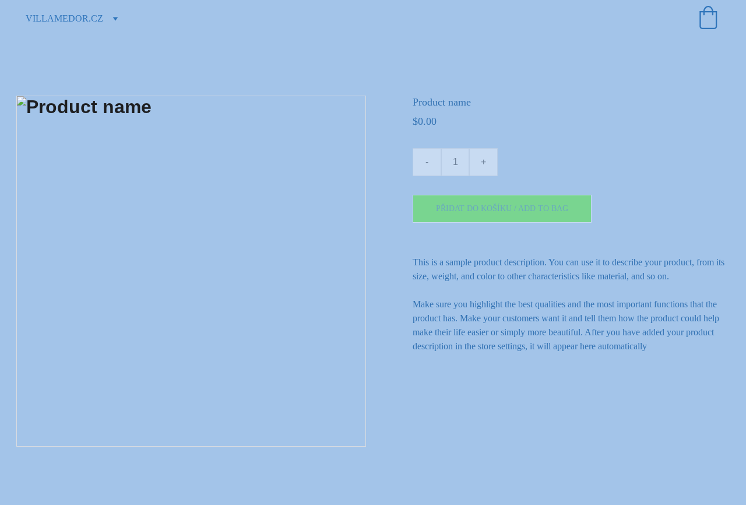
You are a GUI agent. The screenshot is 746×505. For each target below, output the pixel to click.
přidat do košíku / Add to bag (502, 208)
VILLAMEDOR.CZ (64, 18)
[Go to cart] (708, 18)
